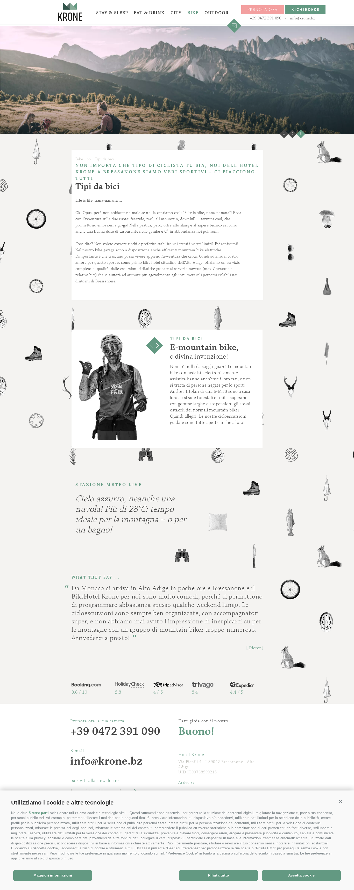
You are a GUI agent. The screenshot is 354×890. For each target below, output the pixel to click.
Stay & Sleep (112, 13)
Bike (193, 13)
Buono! (196, 731)
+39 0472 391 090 (265, 18)
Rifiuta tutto (218, 875)
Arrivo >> (186, 782)
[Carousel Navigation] (154, 345)
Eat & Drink (149, 13)
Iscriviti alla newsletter (94, 781)
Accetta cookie (301, 875)
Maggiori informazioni (52, 875)
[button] (341, 801)
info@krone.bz (302, 18)
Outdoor (216, 13)
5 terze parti (39, 813)
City (176, 13)
